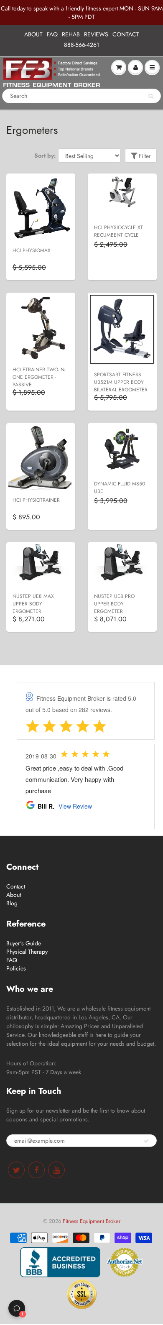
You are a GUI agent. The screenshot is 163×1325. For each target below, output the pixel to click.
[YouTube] (56, 1170)
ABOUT (33, 34)
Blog (12, 903)
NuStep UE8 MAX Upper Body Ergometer (33, 603)
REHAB (71, 34)
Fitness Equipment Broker (91, 1221)
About (13, 895)
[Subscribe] (146, 1141)
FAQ (52, 34)
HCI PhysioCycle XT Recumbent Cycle (118, 231)
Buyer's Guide (23, 943)
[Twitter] (16, 1170)
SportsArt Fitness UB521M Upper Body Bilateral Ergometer (121, 382)
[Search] (150, 96)
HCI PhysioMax (32, 250)
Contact (15, 886)
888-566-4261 (81, 45)
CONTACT (125, 34)
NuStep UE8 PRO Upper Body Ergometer (114, 603)
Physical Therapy (27, 951)
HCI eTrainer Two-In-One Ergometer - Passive (39, 377)
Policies (16, 968)
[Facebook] (36, 1170)
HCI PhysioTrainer (36, 500)
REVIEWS (96, 34)
